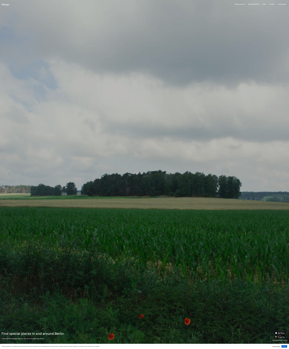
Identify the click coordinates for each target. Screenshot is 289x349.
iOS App (272, 4)
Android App (282, 4)
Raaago (5, 4)
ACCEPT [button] (284, 346)
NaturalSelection (253, 4)
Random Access (240, 4)
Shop (264, 4)
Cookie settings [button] (276, 346)
